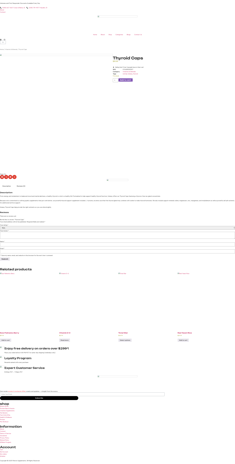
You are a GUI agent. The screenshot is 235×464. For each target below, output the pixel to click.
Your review (4, 231)
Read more (64, 340)
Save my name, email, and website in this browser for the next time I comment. (27, 255)
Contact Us (138, 34)
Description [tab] (6, 186)
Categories (119, 34)
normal (125, 74)
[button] (2, 177)
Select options (125, 340)
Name (2, 241)
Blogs (129, 34)
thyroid (135, 74)
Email (2, 248)
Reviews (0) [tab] (21, 186)
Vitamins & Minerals (11, 49)
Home (95, 34)
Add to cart (125, 80)
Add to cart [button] (5, 340)
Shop (110, 34)
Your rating (4, 225)
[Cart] (3, 42)
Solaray (130, 74)
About (103, 34)
